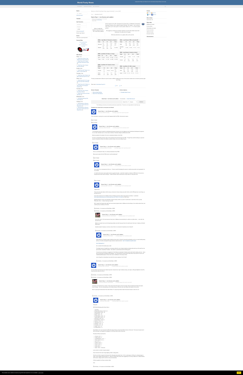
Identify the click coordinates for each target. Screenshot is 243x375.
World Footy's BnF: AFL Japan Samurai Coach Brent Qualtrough (83, 81)
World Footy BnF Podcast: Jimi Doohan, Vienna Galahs (83, 71)
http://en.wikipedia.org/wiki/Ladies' (129, 240)
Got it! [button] (239, 372)
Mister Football (106, 112)
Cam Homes (107, 301)
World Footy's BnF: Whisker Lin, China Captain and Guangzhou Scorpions (83, 85)
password (82, 31)
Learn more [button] (40, 372)
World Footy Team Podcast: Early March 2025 (82, 91)
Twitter (150, 14)
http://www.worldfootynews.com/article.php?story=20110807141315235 (108, 197)
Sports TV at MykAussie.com (83, 44)
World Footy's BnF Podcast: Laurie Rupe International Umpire (83, 62)
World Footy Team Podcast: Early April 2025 (82, 65)
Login (78, 29)
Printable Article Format (125, 92)
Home (92, 14)
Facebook (154, 14)
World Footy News (85, 2)
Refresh (141, 101)
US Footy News (83, 43)
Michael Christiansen (111, 215)
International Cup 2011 (99, 14)
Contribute (79, 6)
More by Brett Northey (97, 92)
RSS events (154, 12)
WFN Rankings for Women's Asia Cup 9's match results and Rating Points (82, 105)
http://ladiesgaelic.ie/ (100, 243)
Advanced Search (88, 6)
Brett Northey (99, 19)
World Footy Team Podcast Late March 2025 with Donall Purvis (83, 76)
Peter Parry (110, 235)
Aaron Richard (107, 127)
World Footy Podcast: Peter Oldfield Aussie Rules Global (82, 59)
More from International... (98, 93)
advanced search (79, 15)
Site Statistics (96, 6)
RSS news (149, 12)
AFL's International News (83, 42)
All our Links (83, 46)
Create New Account (131, 98)
